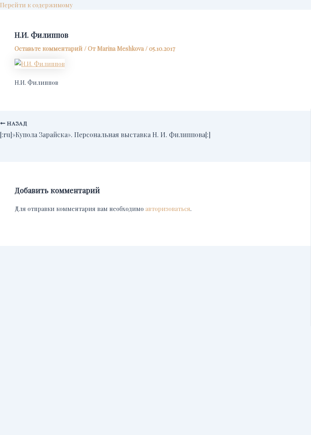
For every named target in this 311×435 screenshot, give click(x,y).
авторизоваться (167, 209)
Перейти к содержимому (36, 5)
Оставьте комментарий (49, 48)
